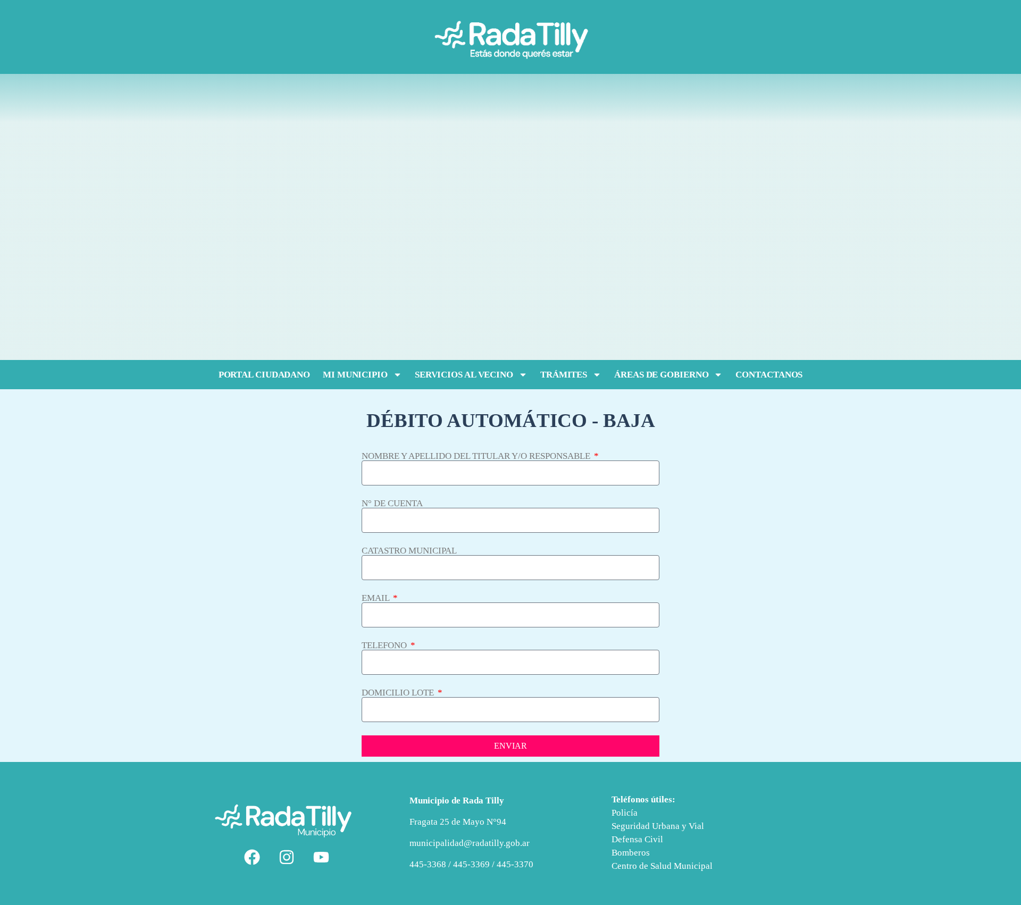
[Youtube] (321, 857)
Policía (625, 813)
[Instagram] (287, 857)
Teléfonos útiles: (643, 799)
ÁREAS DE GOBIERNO (661, 375)
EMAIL (376, 597)
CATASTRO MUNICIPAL (409, 550)
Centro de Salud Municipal (662, 866)
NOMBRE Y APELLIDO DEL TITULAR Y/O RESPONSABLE (477, 455)
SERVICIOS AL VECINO (464, 375)
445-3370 (515, 864)
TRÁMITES (563, 375)
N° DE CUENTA (392, 503)
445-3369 (471, 864)
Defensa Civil (637, 839)
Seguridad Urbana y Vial (658, 826)
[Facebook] (252, 857)
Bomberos (631, 853)
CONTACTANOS (768, 375)
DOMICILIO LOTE (399, 692)
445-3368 (428, 864)
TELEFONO (385, 645)
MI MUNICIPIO (355, 375)
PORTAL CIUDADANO (264, 375)
